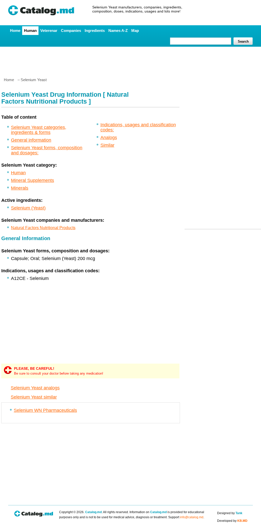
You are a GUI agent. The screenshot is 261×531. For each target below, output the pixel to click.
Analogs (108, 137)
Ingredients (95, 30)
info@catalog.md (191, 517)
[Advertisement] (130, 59)
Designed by (229, 513)
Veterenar (48, 30)
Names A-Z (118, 30)
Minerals (19, 188)
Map (135, 30)
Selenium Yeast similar (34, 397)
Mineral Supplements (32, 180)
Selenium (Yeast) (28, 208)
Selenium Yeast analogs (35, 387)
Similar (107, 145)
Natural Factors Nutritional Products (43, 228)
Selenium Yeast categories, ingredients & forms (38, 130)
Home (15, 30)
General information (31, 140)
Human (30, 30)
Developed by (232, 521)
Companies (71, 30)
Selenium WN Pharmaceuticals (45, 410)
